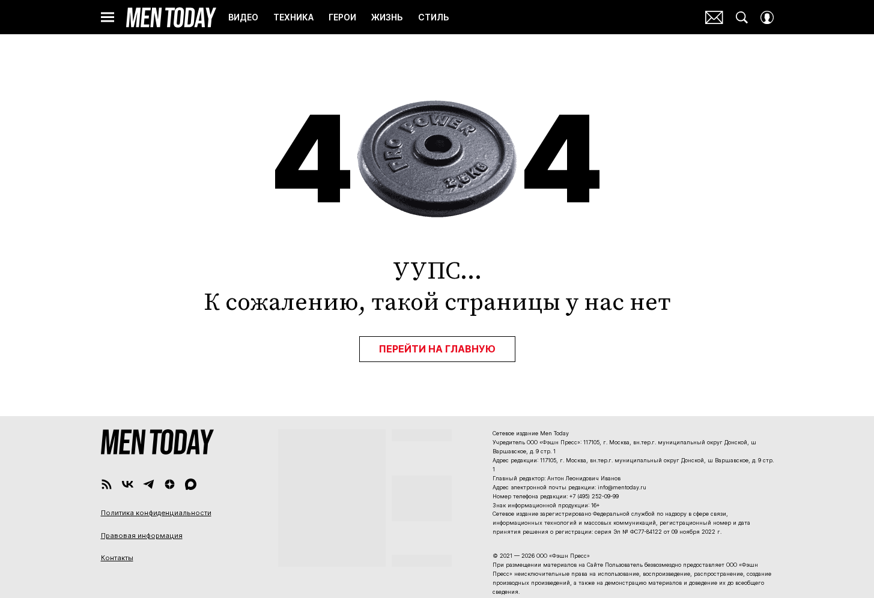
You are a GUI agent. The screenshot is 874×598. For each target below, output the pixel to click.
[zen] (169, 484)
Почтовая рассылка (714, 17)
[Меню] (107, 17)
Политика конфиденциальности (156, 513)
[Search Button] (741, 17)
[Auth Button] (767, 17)
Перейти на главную (437, 349)
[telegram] (148, 484)
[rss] (106, 484)
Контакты (117, 558)
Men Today (171, 17)
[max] (190, 484)
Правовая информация (142, 535)
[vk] (127, 484)
